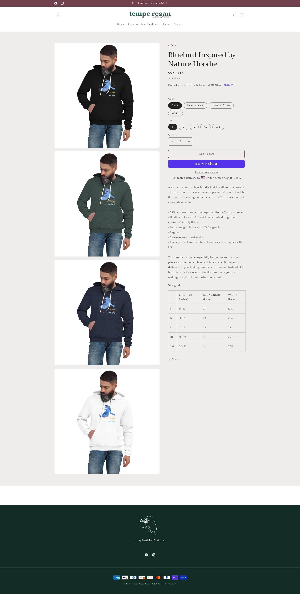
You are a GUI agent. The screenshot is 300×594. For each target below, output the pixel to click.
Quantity (172, 134)
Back (173, 45)
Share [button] (175, 359)
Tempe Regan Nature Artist (144, 584)
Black (175, 105)
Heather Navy (195, 105)
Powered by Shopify (167, 584)
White (175, 113)
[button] (58, 14)
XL (205, 126)
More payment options (206, 172)
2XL (218, 126)
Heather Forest (221, 105)
